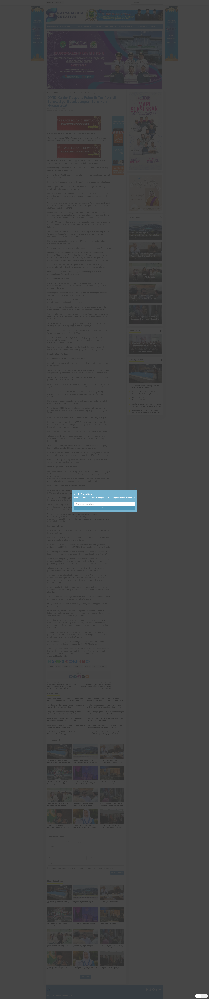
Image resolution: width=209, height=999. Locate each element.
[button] (201, 996)
